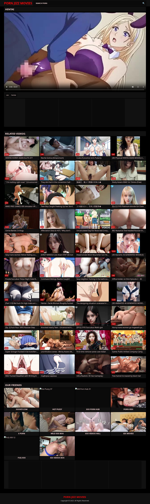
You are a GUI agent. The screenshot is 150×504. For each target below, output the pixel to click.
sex (7, 95)
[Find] (143, 3)
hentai (13, 95)
